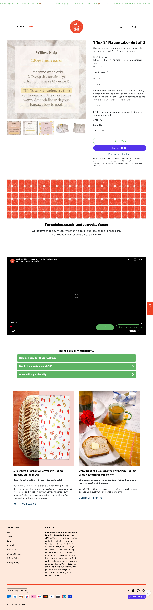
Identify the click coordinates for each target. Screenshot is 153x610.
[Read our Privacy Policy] (111, 355)
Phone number (86, 309)
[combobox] (85, 314)
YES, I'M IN (96, 341)
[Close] (114, 251)
